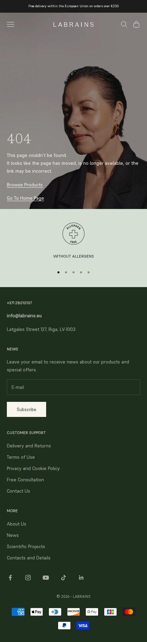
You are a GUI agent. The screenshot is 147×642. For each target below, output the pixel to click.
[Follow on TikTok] (63, 577)
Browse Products (25, 185)
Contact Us (18, 491)
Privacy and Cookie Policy (33, 468)
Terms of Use (21, 457)
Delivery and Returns (29, 446)
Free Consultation (25, 480)
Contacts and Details (29, 558)
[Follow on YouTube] (45, 577)
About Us (16, 524)
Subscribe (26, 409)
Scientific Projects (26, 546)
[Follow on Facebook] (10, 577)
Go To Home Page (25, 198)
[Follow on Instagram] (28, 577)
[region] (73, 241)
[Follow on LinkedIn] (81, 577)
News (13, 535)
